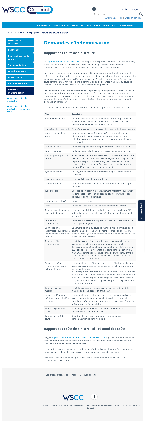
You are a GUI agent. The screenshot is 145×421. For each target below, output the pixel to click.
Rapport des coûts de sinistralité (17, 99)
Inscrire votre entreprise (14, 42)
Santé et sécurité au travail (95, 25)
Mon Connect (43, 25)
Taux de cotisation (17, 65)
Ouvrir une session (113, 17)
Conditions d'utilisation (57, 374)
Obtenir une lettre (17, 71)
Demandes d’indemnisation (16, 91)
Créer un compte (133, 17)
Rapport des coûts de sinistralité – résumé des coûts (18, 109)
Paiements (13, 49)
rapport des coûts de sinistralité (64, 61)
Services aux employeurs (65, 25)
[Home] (27, 10)
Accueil (11, 32)
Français (134, 9)
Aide (114, 25)
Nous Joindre (126, 25)
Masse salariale (15, 77)
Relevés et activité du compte (18, 57)
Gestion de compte (17, 83)
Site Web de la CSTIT (89, 374)
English (124, 9)
